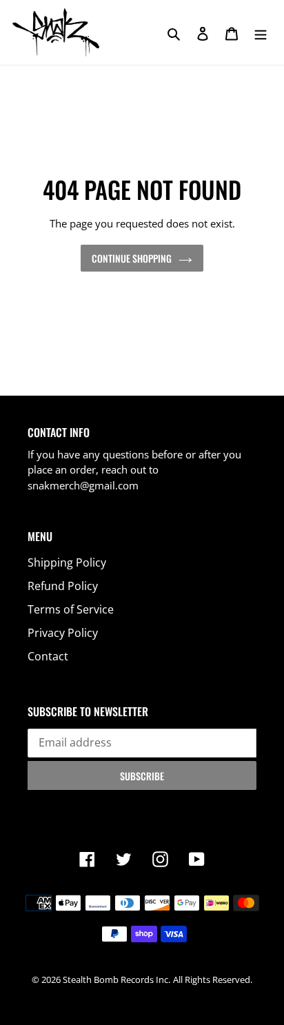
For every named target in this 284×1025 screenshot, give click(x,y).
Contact (48, 656)
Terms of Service (71, 609)
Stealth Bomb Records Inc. (116, 979)
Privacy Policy (63, 632)
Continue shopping (132, 258)
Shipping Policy (67, 562)
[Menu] (260, 32)
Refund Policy (63, 585)
